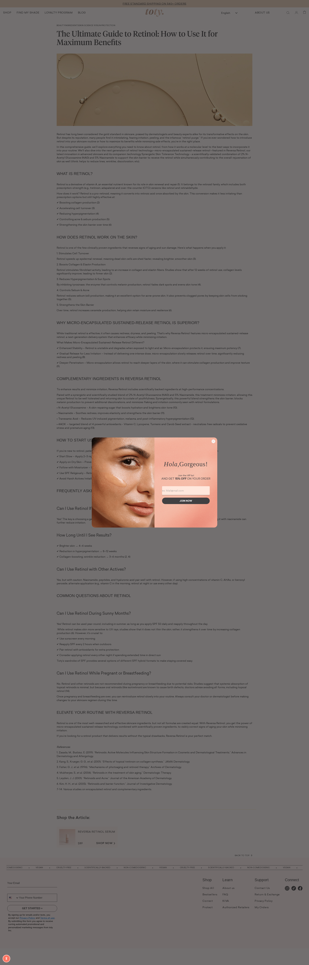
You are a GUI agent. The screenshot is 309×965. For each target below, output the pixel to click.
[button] (6, 958)
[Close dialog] (213, 441)
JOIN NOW (186, 500)
